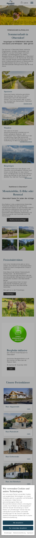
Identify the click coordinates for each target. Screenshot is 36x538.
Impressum (30, 533)
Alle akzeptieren (18, 522)
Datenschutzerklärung (19, 533)
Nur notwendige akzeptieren (18, 528)
